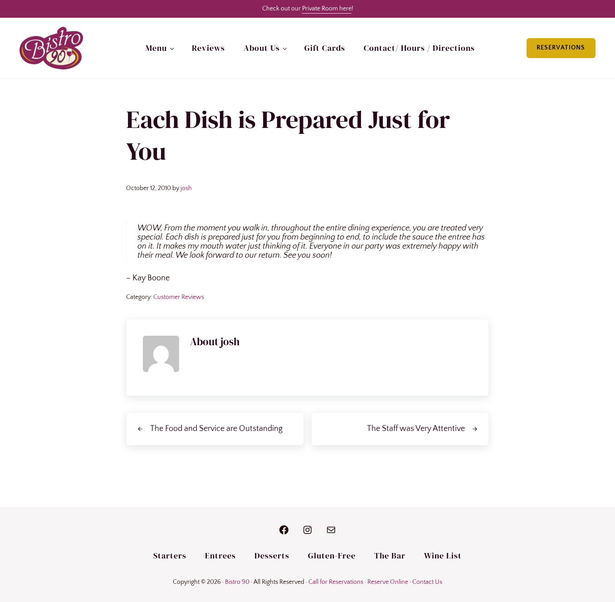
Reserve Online (387, 582)
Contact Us (427, 582)
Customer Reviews (178, 297)
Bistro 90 (237, 582)
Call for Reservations (335, 582)
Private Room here (326, 8)
